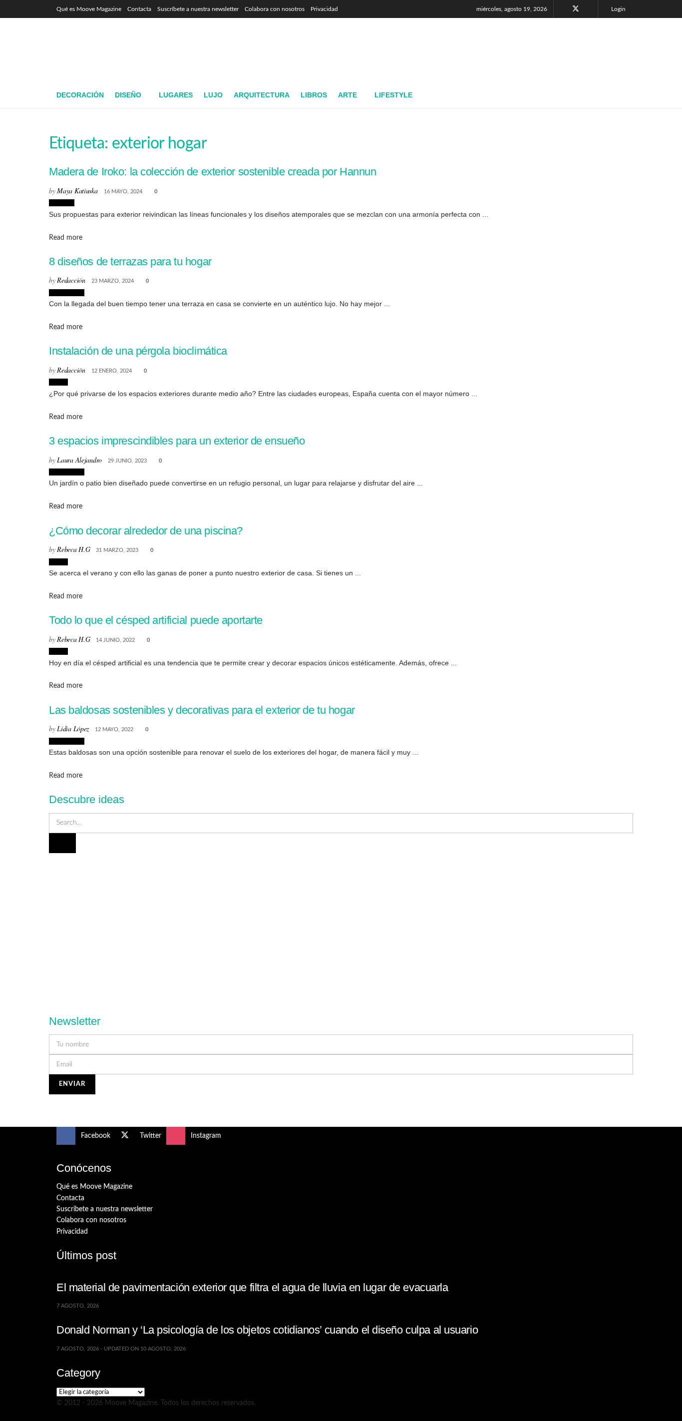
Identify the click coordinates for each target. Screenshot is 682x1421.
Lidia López (73, 728)
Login (618, 9)
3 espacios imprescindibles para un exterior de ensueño (177, 441)
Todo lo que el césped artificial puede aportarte (156, 620)
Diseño (128, 95)
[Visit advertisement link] (341, 928)
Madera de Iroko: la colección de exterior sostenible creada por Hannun (212, 171)
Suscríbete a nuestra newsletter (198, 9)
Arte (347, 95)
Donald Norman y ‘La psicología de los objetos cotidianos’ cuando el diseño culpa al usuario (267, 1330)
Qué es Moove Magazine (88, 9)
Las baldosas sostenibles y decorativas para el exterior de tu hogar (202, 710)
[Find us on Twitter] (575, 9)
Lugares (176, 95)
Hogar (58, 382)
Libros (314, 95)
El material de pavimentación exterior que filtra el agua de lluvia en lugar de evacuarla (252, 1287)
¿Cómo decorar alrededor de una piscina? (146, 530)
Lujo (213, 95)
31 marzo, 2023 (117, 550)
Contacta (139, 9)
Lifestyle (393, 95)
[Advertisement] (444, 48)
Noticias (61, 202)
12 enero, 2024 (111, 371)
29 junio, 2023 (127, 461)
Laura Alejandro (79, 460)
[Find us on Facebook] (562, 9)
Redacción (71, 280)
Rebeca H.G (73, 549)
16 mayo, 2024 (123, 191)
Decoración (80, 95)
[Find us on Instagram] (589, 9)
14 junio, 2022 (115, 640)
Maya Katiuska (77, 190)
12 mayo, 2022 (114, 729)
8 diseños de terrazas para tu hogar (130, 261)
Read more (65, 237)
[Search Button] (622, 95)
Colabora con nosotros (275, 9)
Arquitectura (262, 95)
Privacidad (324, 9)
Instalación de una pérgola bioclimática (138, 351)
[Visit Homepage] (129, 50)
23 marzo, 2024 (112, 281)
